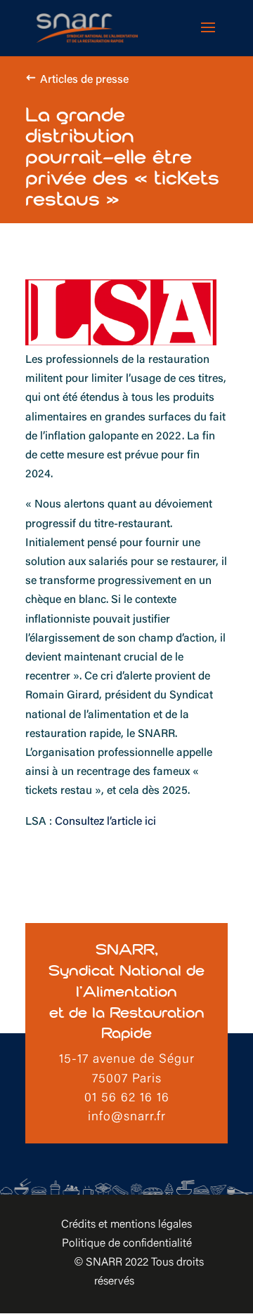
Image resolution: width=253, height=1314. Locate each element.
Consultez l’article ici (104, 822)
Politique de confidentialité (127, 1243)
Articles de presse (84, 80)
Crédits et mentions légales (126, 1224)
